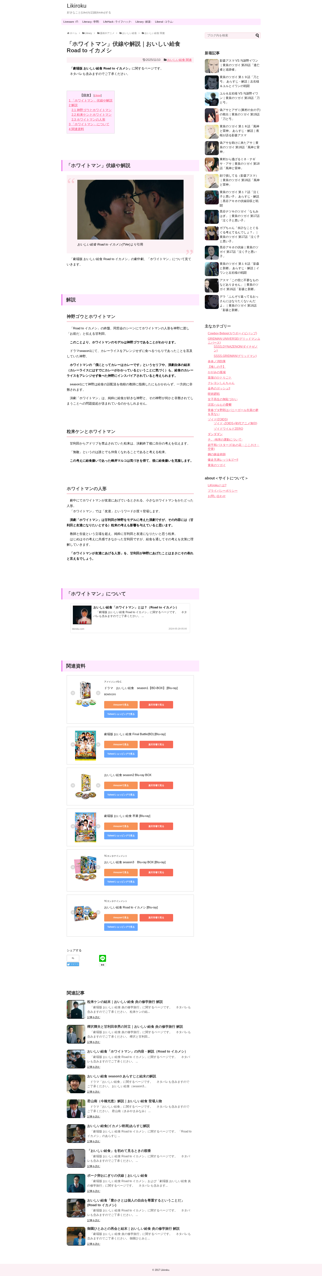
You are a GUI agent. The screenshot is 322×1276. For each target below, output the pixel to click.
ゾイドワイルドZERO (228, 428)
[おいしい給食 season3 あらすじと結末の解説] (76, 1084)
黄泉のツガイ (217, 465)
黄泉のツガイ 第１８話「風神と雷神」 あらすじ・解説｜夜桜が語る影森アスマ (239, 131)
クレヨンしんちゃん (221, 383)
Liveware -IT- (71, 21)
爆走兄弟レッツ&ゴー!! (223, 459)
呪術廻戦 (214, 393)
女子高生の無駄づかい (223, 399)
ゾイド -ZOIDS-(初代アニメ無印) (235, 423)
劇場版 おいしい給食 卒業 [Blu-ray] (127, 815)
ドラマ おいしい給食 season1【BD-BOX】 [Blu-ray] (141, 688)
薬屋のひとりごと (220, 377)
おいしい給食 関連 (179, 59)
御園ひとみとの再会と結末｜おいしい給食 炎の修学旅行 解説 (133, 1228)
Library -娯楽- (143, 21)
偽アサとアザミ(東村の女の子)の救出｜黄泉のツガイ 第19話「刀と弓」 (240, 114)
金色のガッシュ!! (219, 388)
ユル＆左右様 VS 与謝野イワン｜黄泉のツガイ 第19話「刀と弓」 (240, 98)
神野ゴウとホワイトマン (92, 110)
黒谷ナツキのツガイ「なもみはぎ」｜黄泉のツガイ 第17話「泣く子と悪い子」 (240, 216)
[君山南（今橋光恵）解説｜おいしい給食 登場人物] (76, 1108)
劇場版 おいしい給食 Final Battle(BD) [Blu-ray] (134, 734)
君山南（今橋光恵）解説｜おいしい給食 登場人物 (124, 1101)
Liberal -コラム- (164, 21)
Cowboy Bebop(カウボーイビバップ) (232, 333)
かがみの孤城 (217, 372)
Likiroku (76, 6)
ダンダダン (215, 434)
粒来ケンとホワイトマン (92, 114)
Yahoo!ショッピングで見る (121, 714)
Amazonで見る (121, 704)
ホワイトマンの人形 (88, 119)
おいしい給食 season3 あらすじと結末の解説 (121, 1076)
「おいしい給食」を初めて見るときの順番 (119, 1151)
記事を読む (93, 1017)
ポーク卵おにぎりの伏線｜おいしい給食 (117, 1175)
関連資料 (76, 129)
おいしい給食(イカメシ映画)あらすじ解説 (118, 1126)
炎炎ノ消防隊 (217, 361)
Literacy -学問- (91, 21)
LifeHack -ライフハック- (117, 21)
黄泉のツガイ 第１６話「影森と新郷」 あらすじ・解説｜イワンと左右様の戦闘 (239, 268)
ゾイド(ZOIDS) (218, 419)
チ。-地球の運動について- (225, 439)
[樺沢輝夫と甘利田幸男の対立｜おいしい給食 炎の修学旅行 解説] (76, 1034)
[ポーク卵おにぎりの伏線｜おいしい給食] (76, 1183)
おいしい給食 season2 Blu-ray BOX (127, 775)
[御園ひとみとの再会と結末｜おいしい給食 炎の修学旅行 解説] (76, 1236)
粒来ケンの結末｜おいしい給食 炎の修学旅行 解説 (125, 1002)
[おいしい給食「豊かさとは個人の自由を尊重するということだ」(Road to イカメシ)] (76, 1208)
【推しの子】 (217, 366)
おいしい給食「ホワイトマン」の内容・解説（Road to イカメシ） (137, 1051)
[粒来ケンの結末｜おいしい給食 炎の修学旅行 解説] (76, 1009)
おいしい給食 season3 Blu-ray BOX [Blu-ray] (134, 862)
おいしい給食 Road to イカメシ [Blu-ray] (131, 907)
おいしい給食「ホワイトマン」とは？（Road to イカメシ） (136, 607)
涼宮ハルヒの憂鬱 (220, 404)
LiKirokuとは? (217, 485)
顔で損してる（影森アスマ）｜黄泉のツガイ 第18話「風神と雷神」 (240, 180)
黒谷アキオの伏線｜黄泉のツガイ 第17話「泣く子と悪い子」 (239, 252)
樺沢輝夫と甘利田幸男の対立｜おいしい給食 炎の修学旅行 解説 (135, 1026)
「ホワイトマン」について (89, 124)
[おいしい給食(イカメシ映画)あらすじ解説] (76, 1133)
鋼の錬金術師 (217, 454)
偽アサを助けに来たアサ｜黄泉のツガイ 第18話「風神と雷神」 (240, 147)
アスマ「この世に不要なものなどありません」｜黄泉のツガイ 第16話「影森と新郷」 (239, 285)
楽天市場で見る (156, 704)
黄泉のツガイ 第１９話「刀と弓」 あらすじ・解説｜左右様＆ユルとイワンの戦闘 (239, 81)
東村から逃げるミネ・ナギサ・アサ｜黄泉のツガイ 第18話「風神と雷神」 (240, 164)
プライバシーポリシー (223, 490)
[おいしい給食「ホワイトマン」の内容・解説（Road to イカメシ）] (76, 1059)
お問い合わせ (217, 496)
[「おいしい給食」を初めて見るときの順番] (76, 1158)
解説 (73, 105)
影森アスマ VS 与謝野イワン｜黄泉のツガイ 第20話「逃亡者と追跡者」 (240, 65)
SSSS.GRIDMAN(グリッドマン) (235, 356)
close (97, 95)
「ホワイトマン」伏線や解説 (91, 100)
